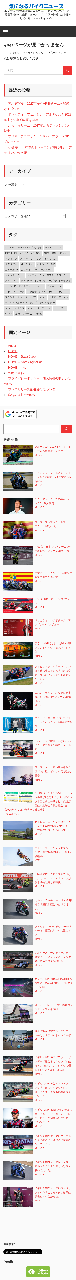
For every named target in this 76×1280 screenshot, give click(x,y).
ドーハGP (38, 286)
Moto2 (23, 253)
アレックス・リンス (31, 258)
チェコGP (26, 280)
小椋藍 (38, 313)
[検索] (66, 429)
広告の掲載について (22, 395)
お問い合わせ (17, 373)
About (12, 345)
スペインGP (11, 280)
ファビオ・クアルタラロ (40, 291)
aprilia (10, 247)
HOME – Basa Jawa (22, 356)
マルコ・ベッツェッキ (39, 308)
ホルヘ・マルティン (16, 302)
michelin (11, 253)
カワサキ (26, 269)
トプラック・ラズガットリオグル (52, 280)
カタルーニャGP (46, 264)
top (54, 253)
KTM (59, 247)
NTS (46, 253)
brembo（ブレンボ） (29, 247)
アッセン (64, 253)
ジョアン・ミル (35, 275)
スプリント (63, 275)
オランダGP (27, 264)
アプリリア (11, 258)
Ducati (49, 247)
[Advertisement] (38, 1225)
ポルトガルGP (47, 302)
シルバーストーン (43, 269)
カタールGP (11, 269)
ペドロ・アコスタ (58, 297)
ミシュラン (60, 308)
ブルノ (42, 297)
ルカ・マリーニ (23, 313)
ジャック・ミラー (14, 275)
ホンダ (33, 302)
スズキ (50, 275)
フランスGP (62, 291)
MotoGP (36, 253)
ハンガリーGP (54, 286)
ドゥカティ (25, 286)
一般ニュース (11, 813)
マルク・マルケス (14, 308)
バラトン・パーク (14, 291)
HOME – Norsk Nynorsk (25, 362)
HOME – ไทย (17, 367)
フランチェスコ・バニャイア (20, 297)
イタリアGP (11, 264)
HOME (12, 351)
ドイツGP (10, 286)
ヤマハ (8, 313)
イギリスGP (50, 258)
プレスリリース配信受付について (31, 389)
